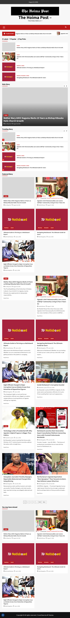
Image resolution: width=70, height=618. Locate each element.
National (45, 380)
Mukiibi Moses (42, 205)
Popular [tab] (13, 39)
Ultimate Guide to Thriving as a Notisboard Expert (30, 158)
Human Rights (7, 472)
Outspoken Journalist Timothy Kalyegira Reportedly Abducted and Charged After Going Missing (18, 479)
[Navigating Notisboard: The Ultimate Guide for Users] (8, 166)
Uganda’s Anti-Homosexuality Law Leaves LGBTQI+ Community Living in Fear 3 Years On (40, 147)
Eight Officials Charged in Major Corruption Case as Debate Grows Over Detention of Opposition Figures (18, 266)
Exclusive (23, 165)
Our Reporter (8, 124)
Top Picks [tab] (22, 39)
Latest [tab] (5, 39)
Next (44, 502)
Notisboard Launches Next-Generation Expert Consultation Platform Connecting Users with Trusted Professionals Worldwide (51, 434)
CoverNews (41, 615)
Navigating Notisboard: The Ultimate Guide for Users (31, 168)
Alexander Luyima (43, 387)
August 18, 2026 (16, 124)
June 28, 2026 (51, 484)
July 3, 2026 (17, 270)
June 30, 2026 (51, 440)
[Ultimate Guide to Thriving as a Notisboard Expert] (8, 156)
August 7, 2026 (50, 205)
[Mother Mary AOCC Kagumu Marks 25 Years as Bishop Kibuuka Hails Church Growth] (8, 136)
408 (40, 502)
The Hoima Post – (35, 17)
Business (19, 155)
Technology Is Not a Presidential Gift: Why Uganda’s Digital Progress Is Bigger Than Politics (18, 433)
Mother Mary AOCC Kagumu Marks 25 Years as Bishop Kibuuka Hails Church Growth (34, 120)
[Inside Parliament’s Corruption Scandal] (52, 372)
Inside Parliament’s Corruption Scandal (50, 385)
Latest (5, 115)
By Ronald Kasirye (9, 237)
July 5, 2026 (18, 237)
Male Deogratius (42, 237)
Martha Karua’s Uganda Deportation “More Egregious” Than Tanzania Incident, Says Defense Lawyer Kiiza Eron (51, 479)
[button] (4, 27)
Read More (6, 298)
